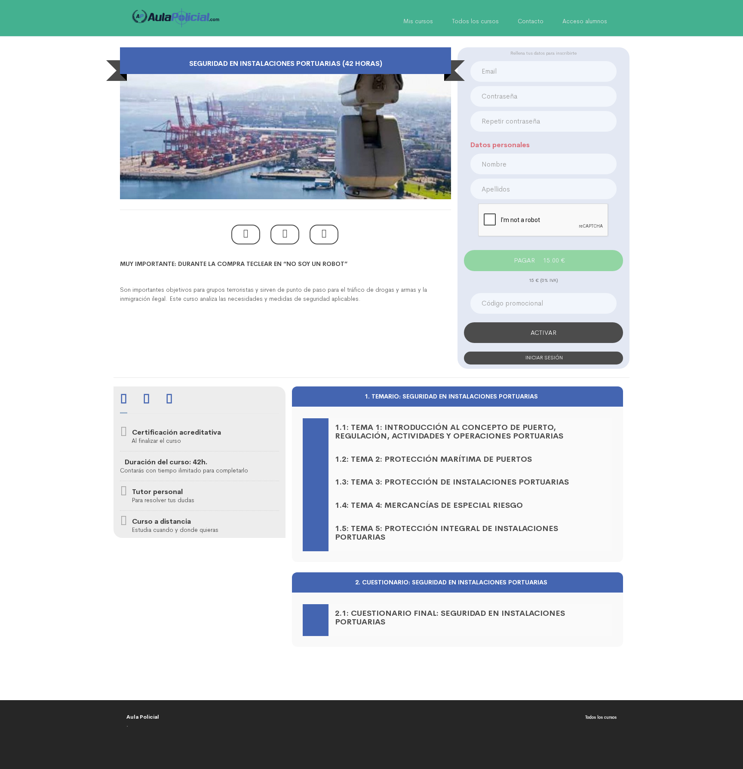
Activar (543, 332)
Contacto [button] (530, 21)
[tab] (123, 400)
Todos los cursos (475, 21)
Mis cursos (418, 21)
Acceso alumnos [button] (584, 21)
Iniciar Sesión (543, 357)
